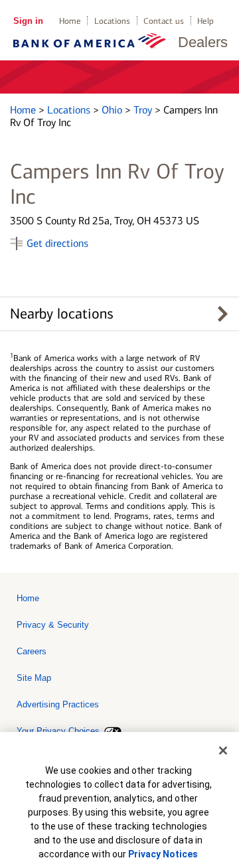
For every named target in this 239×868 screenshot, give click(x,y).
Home (70, 21)
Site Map (34, 678)
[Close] (223, 750)
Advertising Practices (58, 704)
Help (205, 21)
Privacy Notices (163, 854)
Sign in (28, 21)
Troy (144, 110)
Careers (31, 651)
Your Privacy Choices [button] (58, 731)
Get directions (57, 243)
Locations (112, 21)
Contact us (163, 21)
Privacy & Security (53, 625)
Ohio (113, 110)
